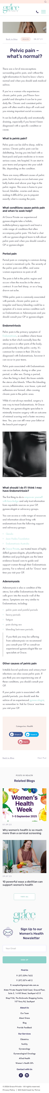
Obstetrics (24, 1039)
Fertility (24, 1044)
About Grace (24, 1018)
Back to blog (12, 39)
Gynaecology (24, 1048)
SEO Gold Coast (24, 1090)
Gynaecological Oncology (24, 1053)
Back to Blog (8, 758)
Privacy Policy (9, 1090)
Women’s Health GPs (24, 1063)
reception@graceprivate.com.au (25, 985)
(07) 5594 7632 (26, 975)
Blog (24, 1022)
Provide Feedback (24, 1027)
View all (24, 897)
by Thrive (36, 1090)
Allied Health (24, 1058)
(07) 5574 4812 (25, 980)
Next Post (42, 758)
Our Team (24, 1013)
